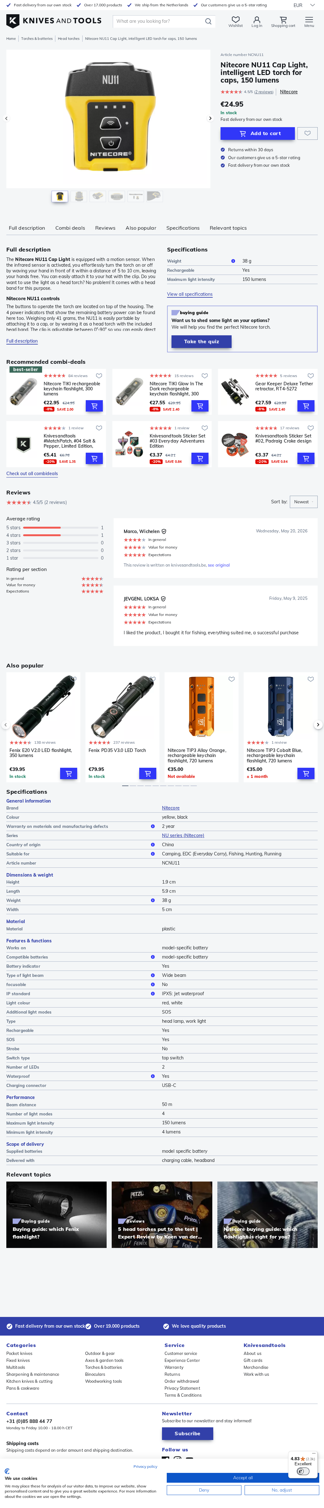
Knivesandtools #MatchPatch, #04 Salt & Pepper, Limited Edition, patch (69, 441)
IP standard (18, 993)
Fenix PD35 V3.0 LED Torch (117, 750)
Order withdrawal (182, 1381)
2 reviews (263, 92)
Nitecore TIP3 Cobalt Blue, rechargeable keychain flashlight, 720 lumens (274, 755)
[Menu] (314, 1455)
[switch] (303, 1471)
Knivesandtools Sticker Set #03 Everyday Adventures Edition (178, 441)
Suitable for (17, 853)
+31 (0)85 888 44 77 (29, 1421)
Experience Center (182, 1360)
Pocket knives (19, 1353)
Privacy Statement (182, 1388)
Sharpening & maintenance (32, 1374)
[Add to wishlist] (307, 133)
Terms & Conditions (183, 1395)
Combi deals (70, 228)
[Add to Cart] (94, 406)
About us (252, 1353)
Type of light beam (25, 975)
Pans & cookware (23, 1388)
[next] (307, 724)
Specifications (183, 228)
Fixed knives (18, 1360)
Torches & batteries (37, 38)
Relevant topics (228, 228)
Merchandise (256, 1367)
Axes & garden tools (104, 1360)
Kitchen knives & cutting (29, 1381)
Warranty (174, 1367)
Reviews (105, 228)
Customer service (181, 1353)
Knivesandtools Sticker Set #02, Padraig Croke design (283, 438)
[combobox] (304, 502)
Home (11, 38)
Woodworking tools (103, 1381)
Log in (257, 25)
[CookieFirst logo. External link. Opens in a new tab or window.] (7, 1471)
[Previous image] (6, 118)
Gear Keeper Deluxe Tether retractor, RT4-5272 (284, 386)
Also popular (141, 228)
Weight (174, 261)
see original (219, 565)
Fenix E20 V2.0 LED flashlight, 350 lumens (40, 753)
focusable (16, 984)
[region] (108, 129)
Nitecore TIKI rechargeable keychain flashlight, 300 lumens (72, 388)
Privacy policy (145, 1466)
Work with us (256, 1374)
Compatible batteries (27, 956)
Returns (172, 1374)
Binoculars (95, 1374)
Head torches (68, 38)
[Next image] (210, 118)
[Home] (53, 19)
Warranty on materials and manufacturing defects (57, 826)
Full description (27, 228)
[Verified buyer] (164, 531)
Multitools (15, 1367)
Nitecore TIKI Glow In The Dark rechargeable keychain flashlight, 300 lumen (176, 388)
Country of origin (23, 844)
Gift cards (253, 1360)
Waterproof (18, 1076)
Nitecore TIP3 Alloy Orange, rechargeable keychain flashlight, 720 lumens (197, 755)
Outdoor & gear (100, 1353)
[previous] (16, 724)
